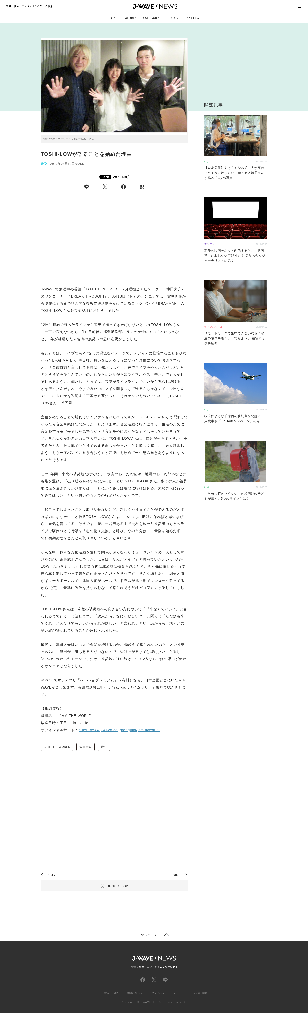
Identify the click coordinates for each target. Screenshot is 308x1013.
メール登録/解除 (197, 992)
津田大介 (85, 747)
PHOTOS (172, 17)
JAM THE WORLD (57, 747)
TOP (112, 17)
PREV (51, 874)
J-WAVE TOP (109, 992)
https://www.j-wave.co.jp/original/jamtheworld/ (119, 730)
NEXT (177, 874)
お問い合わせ (135, 992)
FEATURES (129, 17)
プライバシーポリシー (165, 992)
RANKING (192, 17)
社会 (104, 747)
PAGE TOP (149, 935)
